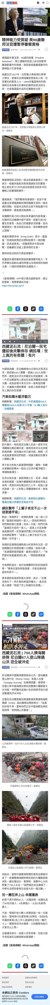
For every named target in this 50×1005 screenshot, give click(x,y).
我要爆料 (28, 987)
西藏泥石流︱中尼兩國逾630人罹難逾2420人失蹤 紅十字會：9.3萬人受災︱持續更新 (24, 405)
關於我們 (5, 982)
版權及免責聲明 (31, 978)
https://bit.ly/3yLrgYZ (13, 285)
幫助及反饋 (29, 982)
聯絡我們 (5, 978)
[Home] (12, 2)
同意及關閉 (39, 997)
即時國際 (6, 50)
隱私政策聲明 (7, 987)
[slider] (22, 341)
